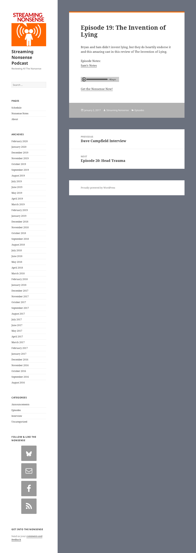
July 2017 (16, 319)
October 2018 (18, 233)
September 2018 (20, 239)
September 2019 (20, 169)
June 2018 (16, 256)
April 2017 (17, 336)
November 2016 (20, 365)
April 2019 (17, 198)
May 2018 (16, 262)
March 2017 (18, 342)
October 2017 (18, 302)
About (14, 119)
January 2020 (18, 146)
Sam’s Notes (89, 65)
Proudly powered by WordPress (98, 187)
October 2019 (18, 164)
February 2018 (19, 279)
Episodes (16, 410)
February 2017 (19, 348)
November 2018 (20, 227)
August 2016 (18, 382)
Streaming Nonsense (117, 110)
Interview (16, 416)
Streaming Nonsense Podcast (22, 57)
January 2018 (18, 285)
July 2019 (16, 181)
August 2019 (18, 175)
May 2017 (16, 330)
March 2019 (18, 204)
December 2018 (19, 221)
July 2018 (16, 250)
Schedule (16, 107)
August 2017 (18, 313)
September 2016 (20, 376)
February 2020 (19, 141)
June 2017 (16, 325)
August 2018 (18, 244)
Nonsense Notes (19, 113)
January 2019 (18, 216)
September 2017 (20, 308)
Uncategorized (19, 421)
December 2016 (19, 359)
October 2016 (18, 371)
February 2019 (19, 210)
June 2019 (16, 187)
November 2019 (20, 158)
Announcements (20, 404)
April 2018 (17, 267)
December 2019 (19, 152)
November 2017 (20, 296)
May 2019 (16, 192)
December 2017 (19, 290)
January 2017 (18, 353)
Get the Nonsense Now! (97, 89)
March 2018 (18, 273)
